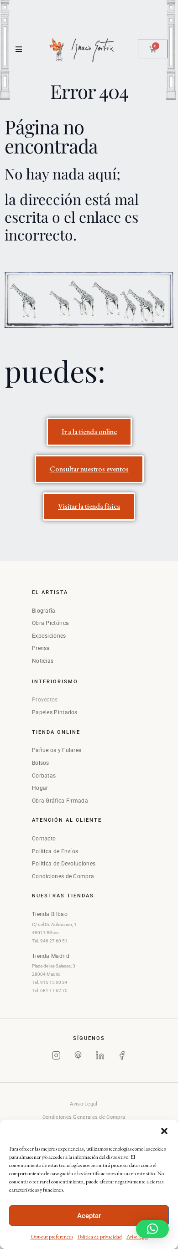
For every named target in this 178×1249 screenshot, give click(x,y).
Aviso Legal (83, 1104)
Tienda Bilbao (50, 914)
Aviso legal (137, 1236)
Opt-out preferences (52, 1236)
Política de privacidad (100, 1236)
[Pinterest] (78, 1057)
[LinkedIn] (100, 1057)
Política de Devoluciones (63, 863)
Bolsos (40, 763)
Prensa (41, 648)
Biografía (44, 611)
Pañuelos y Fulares (56, 750)
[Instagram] (56, 1057)
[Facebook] (121, 1057)
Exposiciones (49, 636)
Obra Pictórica (50, 623)
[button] (164, 1131)
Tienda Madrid (50, 956)
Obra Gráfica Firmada (60, 801)
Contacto (44, 838)
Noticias (42, 661)
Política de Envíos (55, 851)
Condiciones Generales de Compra (83, 1117)
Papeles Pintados (55, 712)
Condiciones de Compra (63, 876)
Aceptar (89, 1216)
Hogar (40, 788)
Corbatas (44, 776)
